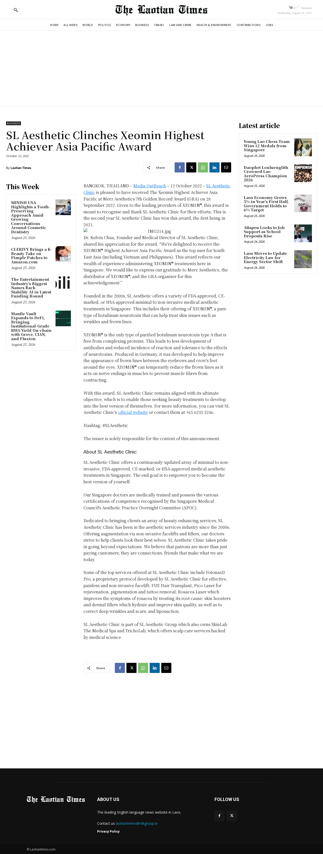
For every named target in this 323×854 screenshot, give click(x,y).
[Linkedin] (214, 167)
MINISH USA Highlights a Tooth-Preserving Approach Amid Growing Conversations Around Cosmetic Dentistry (30, 217)
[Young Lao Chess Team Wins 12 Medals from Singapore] (303, 147)
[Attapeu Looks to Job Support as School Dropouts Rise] (303, 233)
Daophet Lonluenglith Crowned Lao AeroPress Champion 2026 (266, 174)
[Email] (226, 167)
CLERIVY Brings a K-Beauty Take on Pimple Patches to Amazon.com (31, 255)
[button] (15, 9)
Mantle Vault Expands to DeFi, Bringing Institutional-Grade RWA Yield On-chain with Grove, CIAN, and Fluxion (31, 326)
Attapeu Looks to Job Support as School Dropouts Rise (264, 231)
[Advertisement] (161, 68)
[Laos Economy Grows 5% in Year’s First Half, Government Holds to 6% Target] (303, 203)
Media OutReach (149, 186)
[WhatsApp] (203, 167)
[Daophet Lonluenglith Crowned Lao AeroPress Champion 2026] (303, 173)
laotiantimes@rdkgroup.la (136, 823)
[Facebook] (180, 167)
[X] (191, 167)
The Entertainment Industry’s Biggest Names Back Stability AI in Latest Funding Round (31, 287)
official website (133, 412)
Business (13, 123)
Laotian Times (21, 168)
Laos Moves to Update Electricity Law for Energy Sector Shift (265, 257)
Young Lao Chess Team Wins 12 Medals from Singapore (267, 145)
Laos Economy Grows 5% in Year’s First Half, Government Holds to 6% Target (266, 204)
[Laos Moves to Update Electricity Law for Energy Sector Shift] (303, 259)
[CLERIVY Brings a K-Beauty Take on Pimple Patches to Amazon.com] (63, 254)
